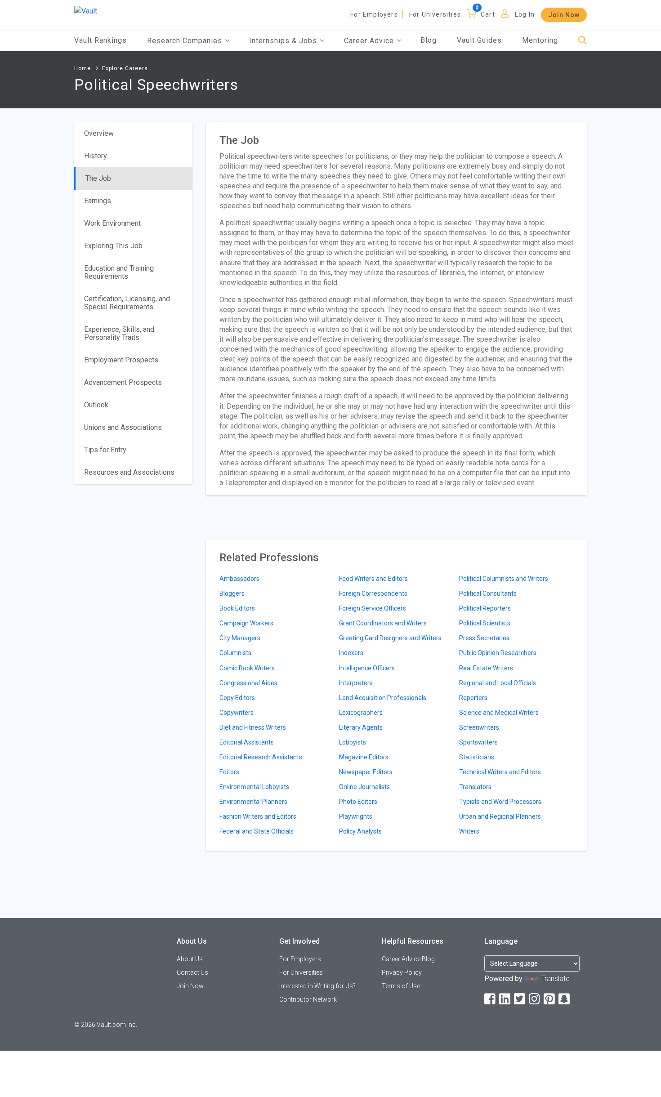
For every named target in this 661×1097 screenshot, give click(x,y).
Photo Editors (358, 801)
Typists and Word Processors (500, 801)
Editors (229, 772)
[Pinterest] (550, 999)
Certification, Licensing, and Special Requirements (127, 302)
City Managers (239, 638)
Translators (475, 786)
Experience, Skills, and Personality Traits (119, 333)
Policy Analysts (360, 831)
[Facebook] (490, 999)
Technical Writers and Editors (500, 772)
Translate (555, 978)
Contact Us (192, 972)
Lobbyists (352, 742)
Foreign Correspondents (373, 593)
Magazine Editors (364, 757)
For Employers (374, 14)
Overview (99, 133)
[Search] (582, 40)
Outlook (96, 405)
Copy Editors (237, 697)
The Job (98, 178)
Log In (525, 14)
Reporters (473, 697)
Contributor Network (308, 999)
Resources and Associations (129, 472)
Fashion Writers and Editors (257, 816)
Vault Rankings (100, 40)
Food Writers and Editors (373, 578)
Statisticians (476, 757)
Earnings (97, 200)
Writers (469, 831)
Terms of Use (401, 986)
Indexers (351, 652)
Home (82, 68)
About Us (190, 959)
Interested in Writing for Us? (317, 986)
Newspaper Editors (366, 772)
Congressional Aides (248, 683)
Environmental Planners (253, 801)
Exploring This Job (113, 245)
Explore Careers (125, 68)
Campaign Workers (246, 623)
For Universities (435, 14)
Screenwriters (479, 727)
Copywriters (236, 712)
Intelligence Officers (367, 668)
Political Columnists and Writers (503, 578)
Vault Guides (479, 40)
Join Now (564, 14)
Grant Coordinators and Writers (383, 623)
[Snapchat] (564, 999)
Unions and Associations (123, 427)
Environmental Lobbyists (254, 786)
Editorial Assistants (246, 742)
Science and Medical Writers (499, 712)
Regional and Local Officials (497, 683)
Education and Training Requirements (119, 272)
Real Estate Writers (486, 668)
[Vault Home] (85, 10)
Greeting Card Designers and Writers (390, 638)
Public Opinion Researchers (497, 652)
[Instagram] (535, 999)
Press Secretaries (484, 638)
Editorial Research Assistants (260, 757)
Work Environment (112, 223)
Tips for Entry (105, 450)
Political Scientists (484, 623)
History (95, 156)
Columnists (235, 652)
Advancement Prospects (123, 382)
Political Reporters (485, 608)
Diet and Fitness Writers (252, 727)
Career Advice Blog (408, 959)
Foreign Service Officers (372, 608)
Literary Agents (361, 727)
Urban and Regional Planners (500, 816)
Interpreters (356, 683)
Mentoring (540, 40)
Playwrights (355, 816)
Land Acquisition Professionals (382, 697)
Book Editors (237, 608)
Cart (488, 14)
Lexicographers (361, 712)
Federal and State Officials (256, 831)
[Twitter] (520, 999)
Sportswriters (478, 742)
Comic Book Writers (247, 668)
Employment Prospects (121, 360)
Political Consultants (488, 593)
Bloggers (232, 593)
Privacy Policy (402, 972)
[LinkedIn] (505, 999)
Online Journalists (364, 786)
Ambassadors (239, 578)
